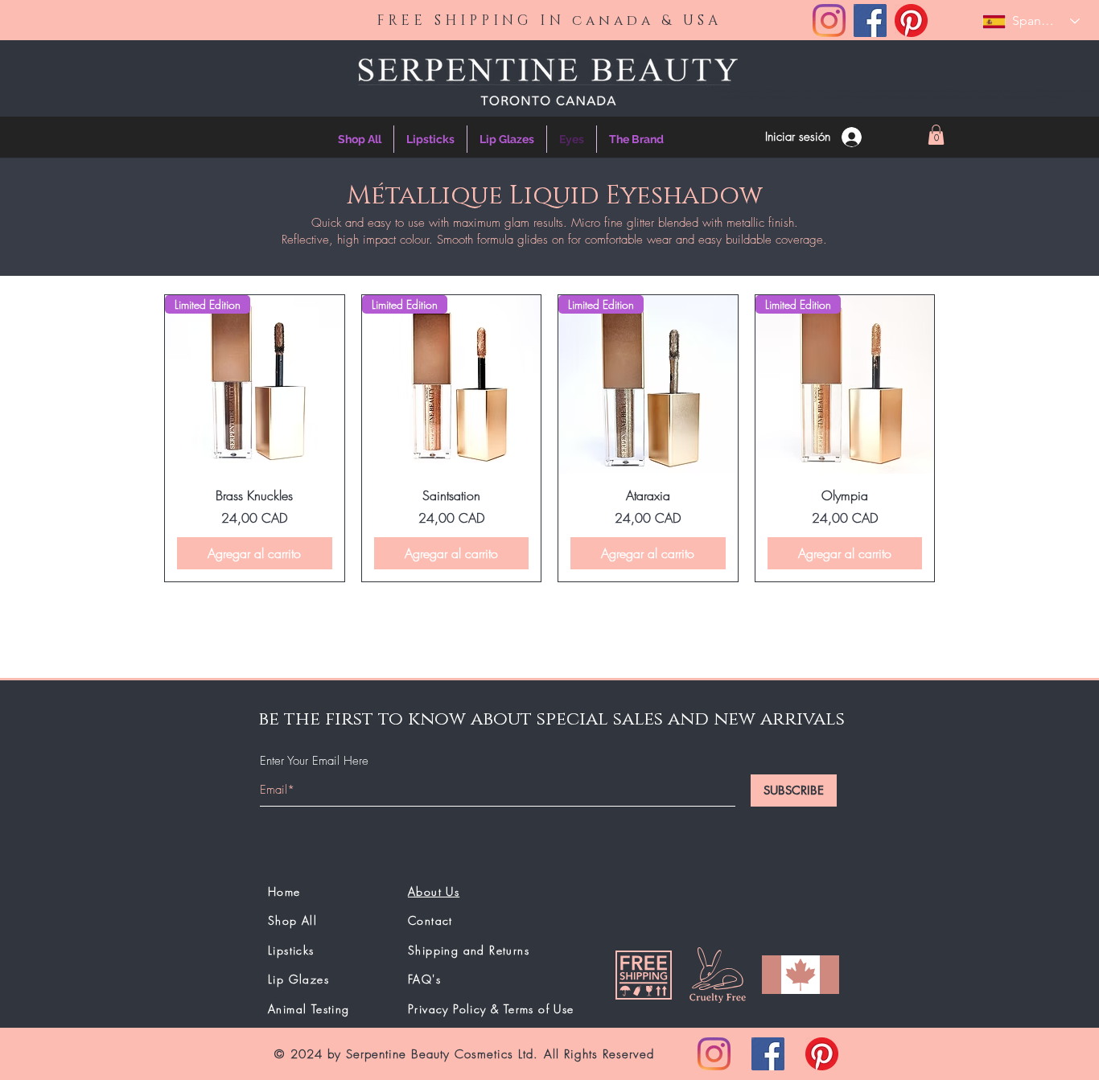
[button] (936, 135)
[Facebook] (870, 20)
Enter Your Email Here (314, 761)
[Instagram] (829, 20)
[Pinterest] (911, 20)
